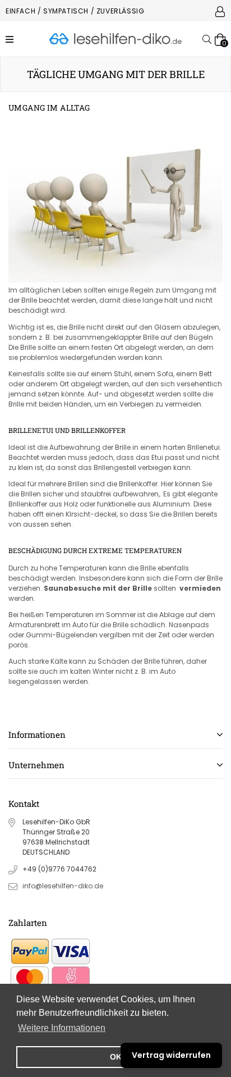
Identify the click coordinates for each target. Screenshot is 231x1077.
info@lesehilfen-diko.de (62, 886)
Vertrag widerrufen (171, 1055)
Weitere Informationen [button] (61, 1028)
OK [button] (116, 1056)
